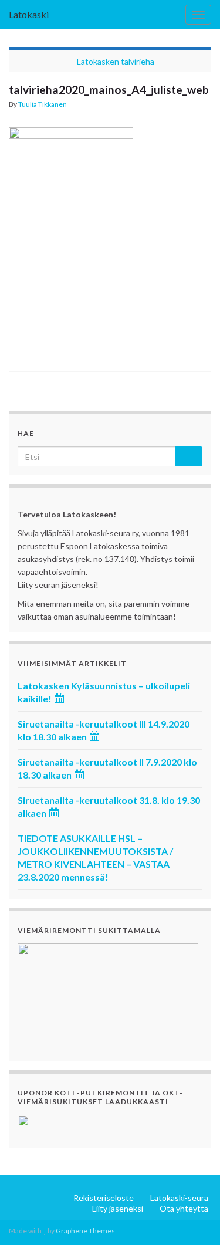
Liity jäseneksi (117, 1208)
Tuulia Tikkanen (42, 104)
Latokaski (29, 14)
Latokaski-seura (179, 1198)
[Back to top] (193, 1218)
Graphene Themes (85, 1230)
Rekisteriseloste (103, 1198)
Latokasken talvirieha (115, 61)
